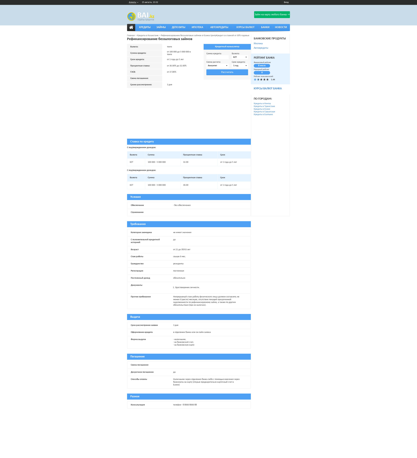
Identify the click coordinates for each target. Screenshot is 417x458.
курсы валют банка (268, 88)
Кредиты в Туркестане (264, 106)
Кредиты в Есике (262, 109)
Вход (286, 2)
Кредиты (145, 27)
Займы (161, 27)
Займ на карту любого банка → (272, 14)
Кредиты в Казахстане (147, 35)
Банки (265, 27)
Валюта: (236, 53)
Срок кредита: (238, 62)
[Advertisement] (189, 116)
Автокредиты (219, 27)
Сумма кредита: (214, 53)
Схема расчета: (213, 62)
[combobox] (240, 57)
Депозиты (178, 27)
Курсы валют (245, 27)
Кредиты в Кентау (262, 103)
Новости (281, 27)
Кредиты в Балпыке (263, 114)
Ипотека (197, 27)
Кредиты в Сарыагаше (264, 112)
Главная (131, 35)
